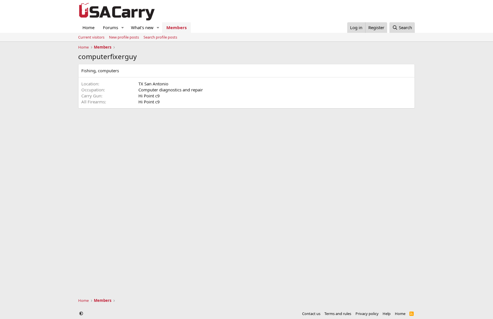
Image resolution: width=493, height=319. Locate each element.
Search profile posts (160, 37)
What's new (142, 27)
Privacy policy (367, 313)
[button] (123, 27)
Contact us (311, 313)
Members (176, 27)
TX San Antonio (153, 84)
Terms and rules (337, 313)
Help (387, 313)
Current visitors (91, 37)
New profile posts (124, 37)
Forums (110, 27)
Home (88, 27)
